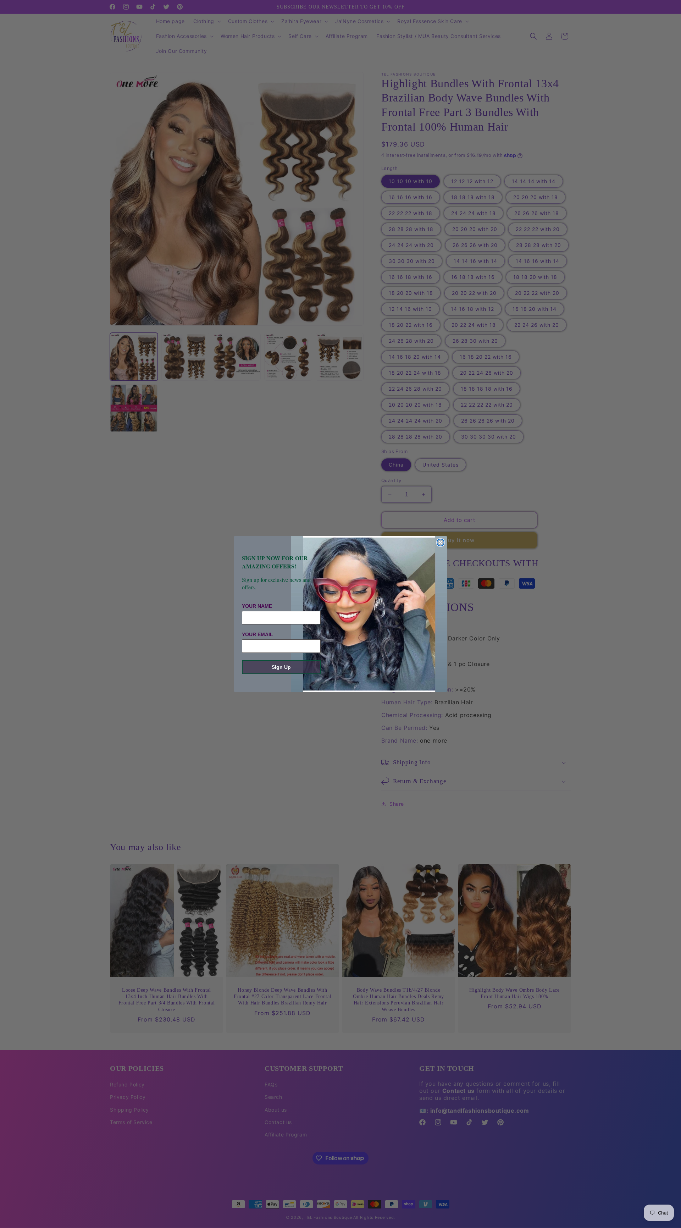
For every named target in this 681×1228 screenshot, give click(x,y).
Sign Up (281, 667)
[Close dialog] (440, 542)
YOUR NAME (257, 606)
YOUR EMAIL (257, 634)
